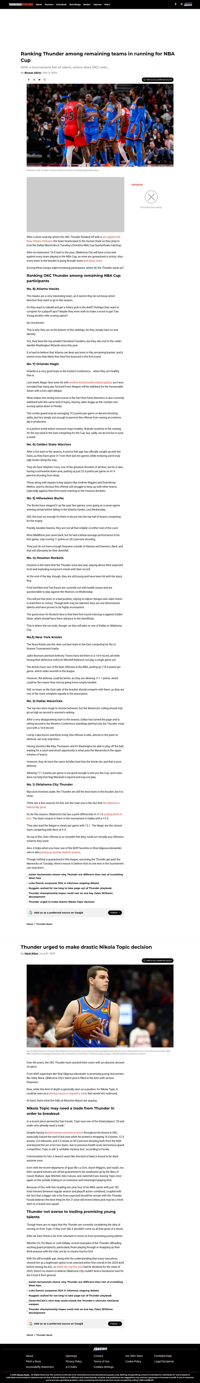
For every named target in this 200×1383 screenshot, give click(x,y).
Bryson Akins (33, 72)
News (39, 4)
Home (30, 924)
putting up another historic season (60, 852)
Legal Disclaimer (164, 1361)
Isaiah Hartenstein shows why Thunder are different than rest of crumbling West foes (76, 876)
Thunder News (44, 924)
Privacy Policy (74, 1361)
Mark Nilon (31, 953)
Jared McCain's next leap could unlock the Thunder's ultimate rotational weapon (74, 1302)
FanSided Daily (163, 1355)
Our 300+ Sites (134, 1355)
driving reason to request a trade (68, 1093)
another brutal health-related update (90, 382)
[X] (181, 4)
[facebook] (175, 4)
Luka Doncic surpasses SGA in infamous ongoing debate (64, 883)
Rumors (49, 4)
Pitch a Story (33, 1361)
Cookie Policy (133, 1361)
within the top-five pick (69, 1266)
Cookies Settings (104, 1366)
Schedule (61, 4)
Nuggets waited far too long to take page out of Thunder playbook (70, 888)
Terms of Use (101, 1361)
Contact (98, 1355)
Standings (75, 4)
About (29, 1355)
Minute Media (23, 1375)
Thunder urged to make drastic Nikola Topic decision (61, 901)
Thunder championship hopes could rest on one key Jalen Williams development (71, 895)
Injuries (97, 4)
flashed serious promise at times (64, 1132)
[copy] (45, 80)
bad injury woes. (93, 260)
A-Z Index (71, 1366)
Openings (71, 1355)
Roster (86, 4)
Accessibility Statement (40, 1366)
